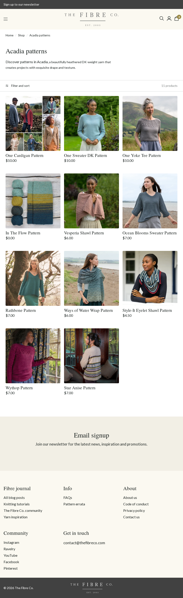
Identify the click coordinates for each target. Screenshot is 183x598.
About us (130, 497)
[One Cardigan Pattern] (33, 123)
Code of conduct (136, 504)
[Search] (161, 18)
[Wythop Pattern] (33, 355)
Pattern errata (74, 504)
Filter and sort (19, 86)
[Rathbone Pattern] (33, 278)
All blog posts (14, 497)
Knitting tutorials (17, 504)
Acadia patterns (39, 35)
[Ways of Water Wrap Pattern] (91, 278)
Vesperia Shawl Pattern (84, 232)
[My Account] (169, 18)
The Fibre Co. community (23, 510)
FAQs (67, 497)
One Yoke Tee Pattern (142, 155)
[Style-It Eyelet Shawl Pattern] (150, 278)
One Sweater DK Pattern (85, 155)
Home (9, 35)
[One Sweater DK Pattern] (91, 123)
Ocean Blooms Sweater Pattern (150, 232)
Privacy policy (134, 510)
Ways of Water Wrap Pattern (88, 310)
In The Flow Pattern (23, 232)
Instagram (11, 542)
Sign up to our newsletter (21, 4)
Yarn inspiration (15, 517)
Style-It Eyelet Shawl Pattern (147, 310)
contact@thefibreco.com (84, 542)
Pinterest (11, 568)
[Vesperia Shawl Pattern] (91, 200)
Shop (21, 35)
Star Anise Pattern (80, 387)
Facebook (11, 562)
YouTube (10, 555)
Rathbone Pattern (21, 310)
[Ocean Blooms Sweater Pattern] (150, 200)
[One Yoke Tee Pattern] (150, 123)
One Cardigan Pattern (25, 155)
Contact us (131, 517)
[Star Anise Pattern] (91, 355)
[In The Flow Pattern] (33, 200)
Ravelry (9, 549)
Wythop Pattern (19, 387)
